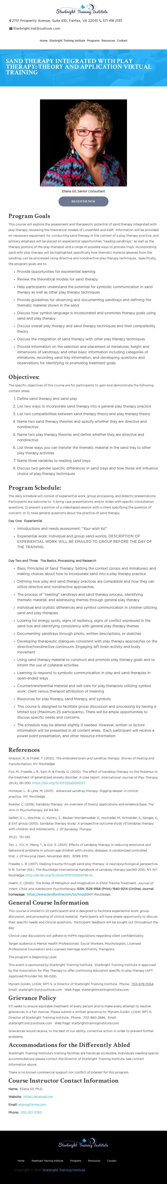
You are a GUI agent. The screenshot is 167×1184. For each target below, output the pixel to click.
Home (43, 41)
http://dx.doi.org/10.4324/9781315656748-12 (59, 875)
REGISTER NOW (83, 201)
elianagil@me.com (32, 1105)
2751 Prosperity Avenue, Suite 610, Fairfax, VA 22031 (55, 20)
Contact (122, 41)
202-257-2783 (31, 1112)
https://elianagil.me (38, 1097)
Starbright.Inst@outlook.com (36, 28)
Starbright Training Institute (67, 41)
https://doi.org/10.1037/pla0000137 (58, 783)
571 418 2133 (112, 20)
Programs (93, 41)
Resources (108, 41)
